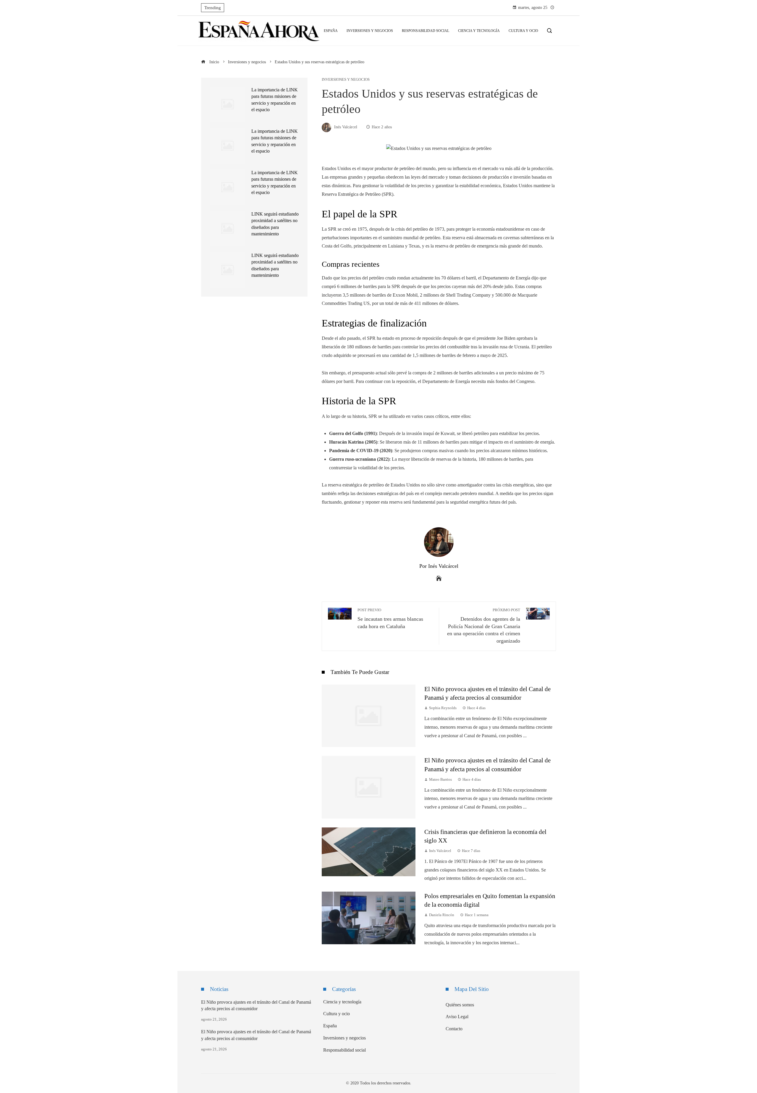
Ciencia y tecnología (342, 1001)
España (330, 1025)
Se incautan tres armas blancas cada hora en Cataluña (390, 618)
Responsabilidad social (344, 1049)
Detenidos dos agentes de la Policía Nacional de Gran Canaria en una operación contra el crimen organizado (483, 626)
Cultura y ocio (336, 1013)
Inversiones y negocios (346, 80)
